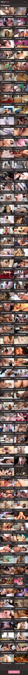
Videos (5, 2)
